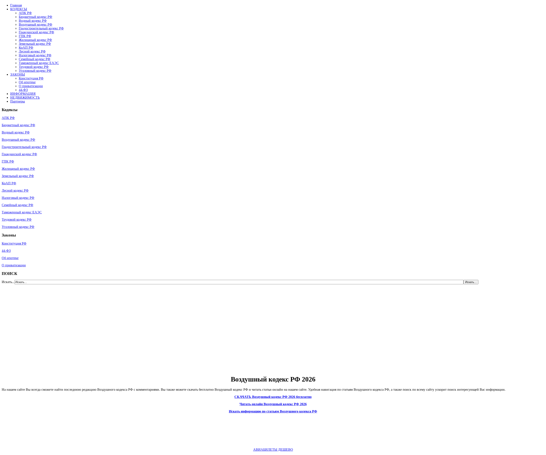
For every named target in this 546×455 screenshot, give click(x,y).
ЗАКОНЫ (17, 74)
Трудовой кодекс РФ (34, 67)
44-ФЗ (23, 90)
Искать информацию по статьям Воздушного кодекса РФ (273, 411)
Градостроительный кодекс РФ (41, 28)
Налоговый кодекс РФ (35, 55)
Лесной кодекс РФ (32, 51)
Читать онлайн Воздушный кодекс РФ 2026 (273, 404)
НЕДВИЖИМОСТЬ (25, 97)
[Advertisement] (27, 327)
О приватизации (31, 86)
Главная (16, 5)
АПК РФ (25, 13)
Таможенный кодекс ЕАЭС (39, 63)
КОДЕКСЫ (18, 9)
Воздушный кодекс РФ (35, 24)
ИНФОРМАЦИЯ (23, 93)
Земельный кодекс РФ (35, 44)
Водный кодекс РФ (33, 20)
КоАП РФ (26, 47)
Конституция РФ (31, 78)
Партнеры (17, 101)
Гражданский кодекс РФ (36, 32)
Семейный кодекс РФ (34, 59)
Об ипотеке (27, 82)
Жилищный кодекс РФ (35, 40)
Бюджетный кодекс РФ (35, 17)
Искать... (8, 282)
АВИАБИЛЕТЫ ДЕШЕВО (273, 449)
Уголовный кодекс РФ (35, 70)
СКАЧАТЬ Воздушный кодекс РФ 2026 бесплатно (273, 397)
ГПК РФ (25, 36)
